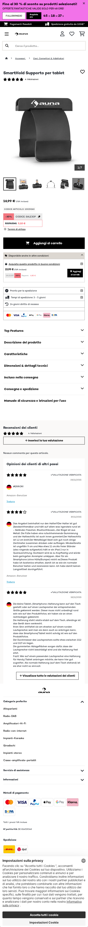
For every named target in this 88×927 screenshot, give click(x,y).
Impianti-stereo (12, 753)
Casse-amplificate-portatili (19, 760)
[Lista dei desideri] (71, 34)
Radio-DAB (9, 716)
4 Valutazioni (31, 79)
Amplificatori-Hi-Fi (14, 723)
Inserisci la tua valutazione (45, 440)
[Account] (62, 34)
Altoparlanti (10, 708)
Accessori (20, 58)
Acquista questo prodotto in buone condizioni (34, 264)
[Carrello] (82, 34)
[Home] (10, 58)
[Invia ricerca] (7, 45)
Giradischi (9, 745)
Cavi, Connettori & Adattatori (48, 58)
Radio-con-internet (14, 730)
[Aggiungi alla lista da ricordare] (82, 72)
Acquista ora (34, 15)
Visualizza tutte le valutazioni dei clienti (48, 675)
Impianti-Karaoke (13, 738)
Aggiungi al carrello (47, 243)
